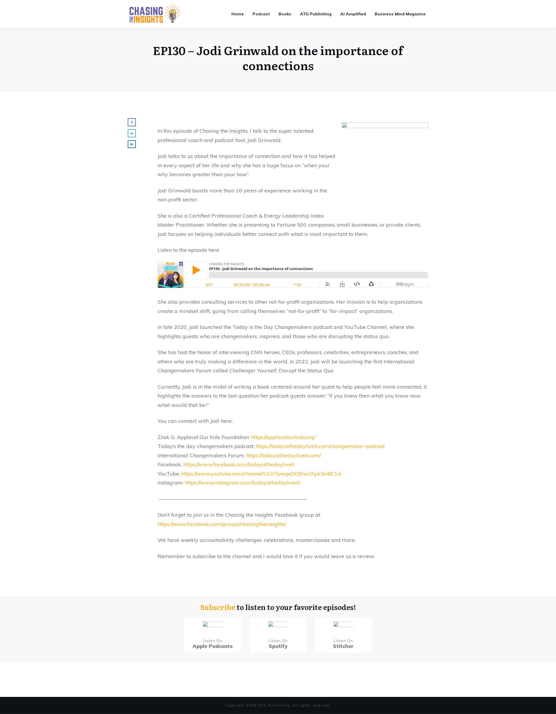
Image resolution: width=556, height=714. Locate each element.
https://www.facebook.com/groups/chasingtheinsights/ (222, 524)
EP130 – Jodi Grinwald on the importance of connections (278, 57)
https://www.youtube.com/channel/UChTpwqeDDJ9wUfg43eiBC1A (261, 473)
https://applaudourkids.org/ (283, 437)
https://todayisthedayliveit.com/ (283, 455)
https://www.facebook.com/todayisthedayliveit (239, 464)
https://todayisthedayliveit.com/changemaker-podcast (320, 446)
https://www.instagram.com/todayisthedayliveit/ (242, 482)
